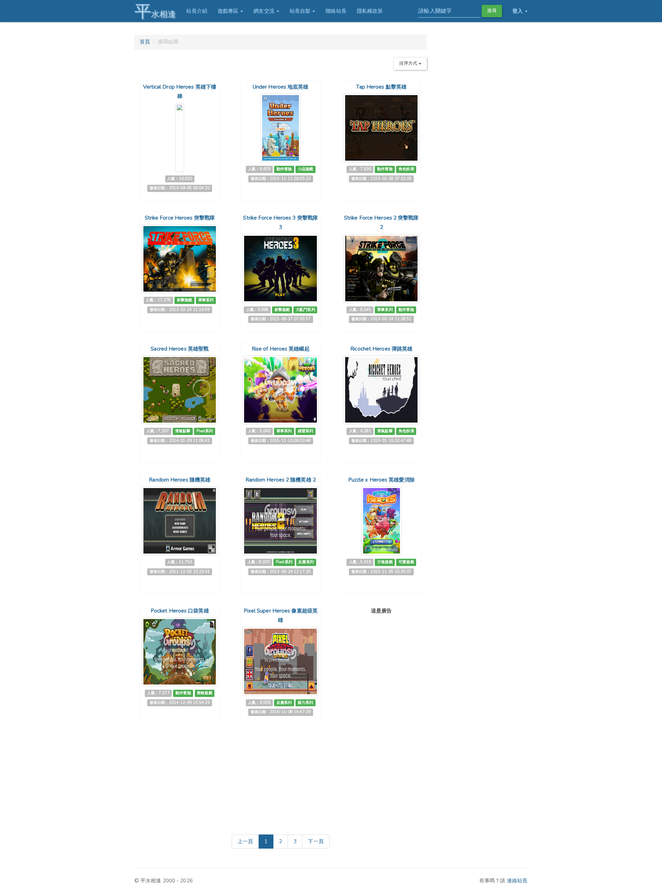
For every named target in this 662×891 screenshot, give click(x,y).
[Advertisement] (381, 659)
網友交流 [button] (264, 11)
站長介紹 (196, 11)
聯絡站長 (335, 11)
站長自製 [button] (301, 11)
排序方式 (409, 63)
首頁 (145, 41)
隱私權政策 (370, 11)
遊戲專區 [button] (229, 11)
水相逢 (155, 11)
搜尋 (491, 11)
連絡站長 (517, 880)
